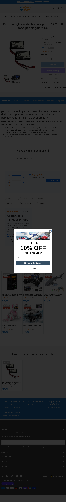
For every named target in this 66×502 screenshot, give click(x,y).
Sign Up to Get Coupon (33, 263)
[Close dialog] (50, 231)
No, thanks (33, 269)
